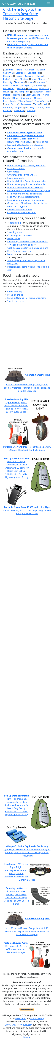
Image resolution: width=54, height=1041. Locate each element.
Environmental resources (19, 209)
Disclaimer (20, 1018)
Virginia (18, 107)
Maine (31, 82)
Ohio (15, 98)
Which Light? (13, 238)
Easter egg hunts (15, 178)
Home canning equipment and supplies (26, 184)
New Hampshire (21, 91)
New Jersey (37, 91)
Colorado (20, 72)
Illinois (15, 79)
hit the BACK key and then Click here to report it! (28, 38)
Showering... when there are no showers (27, 241)
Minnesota (38, 85)
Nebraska (44, 88)
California (8, 72)
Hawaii (39, 76)
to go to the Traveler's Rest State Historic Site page (22, 14)
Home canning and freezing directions (26, 165)
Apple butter (42, 141)
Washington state (34, 107)
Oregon (38, 98)
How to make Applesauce (20, 141)
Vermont (7, 107)
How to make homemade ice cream (25, 187)
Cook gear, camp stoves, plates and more (27, 247)
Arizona (41, 69)
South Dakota (11, 104)
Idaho (6, 79)
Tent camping (14, 222)
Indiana (25, 79)
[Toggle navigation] (48, 3)
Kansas (42, 79)
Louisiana (20, 82)
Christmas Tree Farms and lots (22, 174)
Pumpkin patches (16, 168)
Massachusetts (10, 85)
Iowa (33, 79)
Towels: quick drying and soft (21, 244)
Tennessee (26, 104)
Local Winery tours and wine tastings (25, 200)
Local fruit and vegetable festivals (23, 196)
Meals (10, 254)
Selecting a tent (15, 232)
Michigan (25, 85)
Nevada (7, 91)
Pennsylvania (9, 101)
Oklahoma (26, 98)
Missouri (21, 88)
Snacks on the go (15, 301)
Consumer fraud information (21, 212)
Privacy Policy (37, 1018)
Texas (37, 104)
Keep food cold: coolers (19, 251)
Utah (45, 104)
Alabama (8, 69)
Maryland (41, 82)
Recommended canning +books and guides (28, 190)
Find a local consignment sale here (25, 135)
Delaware (8, 76)
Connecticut (34, 72)
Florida (18, 76)
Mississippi (8, 88)
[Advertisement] (27, 337)
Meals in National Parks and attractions (26, 297)
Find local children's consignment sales (26, 181)
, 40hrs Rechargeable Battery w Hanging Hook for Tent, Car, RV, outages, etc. (16, 405)
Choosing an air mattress (19, 235)
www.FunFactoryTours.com (18, 1024)
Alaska (19, 69)
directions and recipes (25, 145)
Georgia (29, 76)
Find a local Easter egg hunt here (24, 132)
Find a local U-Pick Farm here (22, 138)
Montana (32, 88)
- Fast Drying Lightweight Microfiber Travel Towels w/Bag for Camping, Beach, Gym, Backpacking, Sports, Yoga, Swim (27, 851)
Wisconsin (19, 110)
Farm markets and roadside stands (24, 193)
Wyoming (31, 110)
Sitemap (27, 1037)
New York (18, 94)
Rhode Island (25, 101)
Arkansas (29, 69)
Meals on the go (15, 294)
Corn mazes (13, 171)
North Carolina (32, 94)
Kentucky (7, 82)
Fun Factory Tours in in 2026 (18, 3)
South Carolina (42, 101)
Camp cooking (14, 291)
